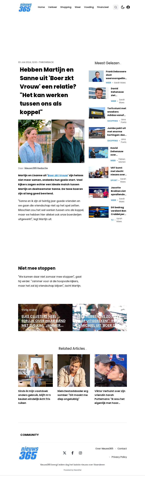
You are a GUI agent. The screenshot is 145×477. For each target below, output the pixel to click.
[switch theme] (123, 7)
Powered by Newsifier (72, 470)
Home (41, 7)
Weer (78, 7)
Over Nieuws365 (104, 448)
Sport (114, 180)
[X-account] (64, 453)
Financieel (103, 7)
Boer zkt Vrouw (58, 175)
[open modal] (128, 7)
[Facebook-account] (72, 453)
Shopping (65, 7)
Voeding (89, 7)
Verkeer (52, 7)
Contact (122, 448)
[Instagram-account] (80, 453)
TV (112, 220)
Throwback (46, 62)
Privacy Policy (119, 457)
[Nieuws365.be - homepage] (25, 7)
